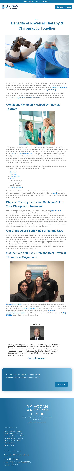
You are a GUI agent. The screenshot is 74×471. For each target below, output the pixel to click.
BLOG (37, 19)
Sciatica (12, 178)
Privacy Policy (37, 419)
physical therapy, (19, 313)
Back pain (13, 172)
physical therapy (51, 90)
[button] (63, 7)
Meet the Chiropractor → (37, 358)
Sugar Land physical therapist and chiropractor (24, 98)
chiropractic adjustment (59, 87)
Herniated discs (15, 176)
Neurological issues (16, 187)
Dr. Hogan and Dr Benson (29, 308)
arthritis (55, 193)
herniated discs (56, 211)
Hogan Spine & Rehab (13, 304)
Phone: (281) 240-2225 (11, 459)
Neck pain (13, 174)
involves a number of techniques (21, 154)
